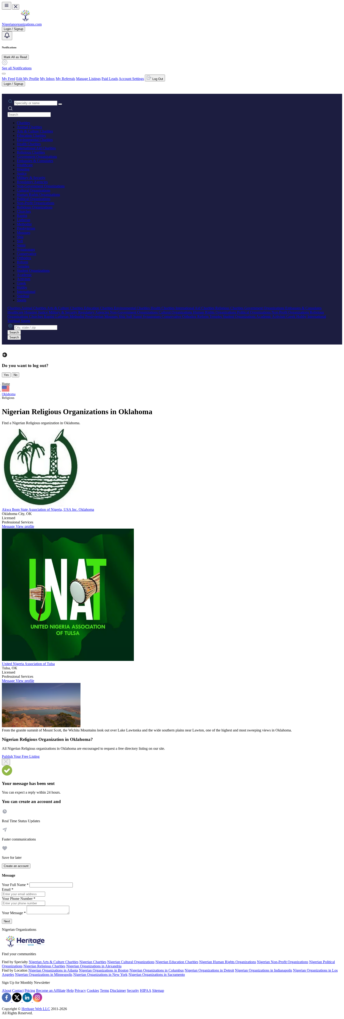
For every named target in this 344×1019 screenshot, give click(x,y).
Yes (6, 375)
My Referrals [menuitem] (65, 79)
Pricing (30, 990)
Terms (104, 990)
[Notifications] (7, 35)
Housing (23, 169)
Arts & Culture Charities (35, 131)
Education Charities (31, 135)
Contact (18, 990)
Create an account (16, 866)
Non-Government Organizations (41, 186)
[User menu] (4, 73)
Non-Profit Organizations (35, 203)
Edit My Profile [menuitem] (27, 79)
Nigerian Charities (92, 962)
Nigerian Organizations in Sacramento (156, 975)
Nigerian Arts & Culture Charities (53, 962)
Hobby (22, 287)
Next (7, 921)
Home (6, 384)
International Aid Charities (36, 148)
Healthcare (25, 165)
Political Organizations (33, 199)
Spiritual (23, 296)
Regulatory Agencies (32, 182)
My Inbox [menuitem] (47, 79)
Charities (23, 123)
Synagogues (26, 249)
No (15, 375)
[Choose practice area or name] (60, 104)
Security (133, 990)
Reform (22, 262)
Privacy (80, 990)
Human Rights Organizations (38, 195)
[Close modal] (6, 762)
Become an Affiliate (51, 990)
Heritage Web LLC (36, 1009)
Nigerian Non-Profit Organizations (282, 962)
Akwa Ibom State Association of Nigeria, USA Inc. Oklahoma (48, 509)
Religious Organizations (34, 207)
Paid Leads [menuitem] (110, 79)
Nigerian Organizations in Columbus (156, 970)
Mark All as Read (15, 57)
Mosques (23, 233)
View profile (25, 526)
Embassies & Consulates (35, 161)
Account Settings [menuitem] (131, 79)
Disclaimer (118, 990)
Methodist (24, 224)
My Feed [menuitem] (8, 79)
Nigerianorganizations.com (22, 24)
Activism (23, 279)
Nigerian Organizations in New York (100, 975)
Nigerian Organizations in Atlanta (53, 970)
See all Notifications (17, 68)
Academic (24, 275)
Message (9, 526)
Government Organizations (37, 157)
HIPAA (145, 990)
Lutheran (23, 220)
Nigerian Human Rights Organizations (227, 962)
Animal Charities (29, 127)
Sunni (21, 245)
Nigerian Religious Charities (44, 966)
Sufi (20, 241)
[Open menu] (6, 6)
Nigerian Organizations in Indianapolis (263, 970)
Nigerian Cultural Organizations (130, 962)
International (26, 292)
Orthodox (24, 258)
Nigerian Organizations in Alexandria (93, 966)
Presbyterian (26, 228)
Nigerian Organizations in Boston (103, 970)
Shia (20, 237)
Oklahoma (8, 394)
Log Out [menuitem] (157, 79)
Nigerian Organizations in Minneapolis (43, 975)
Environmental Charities (35, 140)
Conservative (26, 254)
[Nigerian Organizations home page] (25, 20)
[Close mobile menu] (15, 7)
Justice (22, 173)
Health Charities (29, 144)
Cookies (93, 990)
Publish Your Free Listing (21, 756)
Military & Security (31, 178)
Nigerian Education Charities (176, 962)
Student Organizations (33, 271)
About (6, 990)
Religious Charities (31, 152)
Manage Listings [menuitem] (88, 79)
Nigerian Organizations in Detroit (209, 970)
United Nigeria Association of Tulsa (28, 664)
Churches (24, 211)
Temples (23, 266)
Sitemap (158, 990)
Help (70, 990)
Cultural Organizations (33, 190)
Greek (21, 283)
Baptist (22, 216)
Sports (21, 300)
